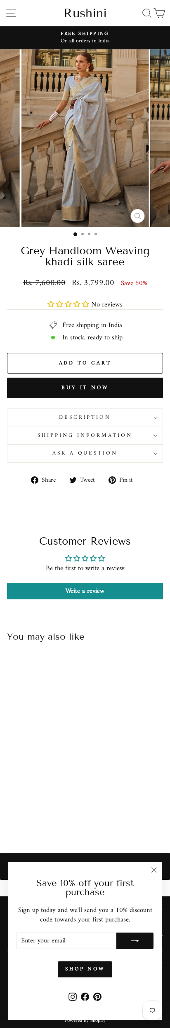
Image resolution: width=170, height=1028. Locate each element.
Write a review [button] (85, 591)
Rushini (85, 13)
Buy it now (85, 387)
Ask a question (85, 453)
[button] (69, 305)
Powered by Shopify (85, 1020)
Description (85, 417)
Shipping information (85, 435)
